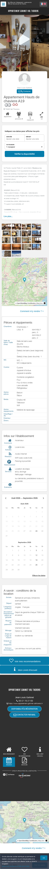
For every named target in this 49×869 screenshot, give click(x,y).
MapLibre (40, 303)
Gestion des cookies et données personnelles (15, 866)
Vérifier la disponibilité (24, 154)
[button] (24, 91)
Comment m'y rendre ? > (32, 311)
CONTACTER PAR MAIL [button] (26, 714)
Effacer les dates (38, 575)
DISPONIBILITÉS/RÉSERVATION (24, 709)
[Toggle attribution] (44, 303)
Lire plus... (8, 216)
